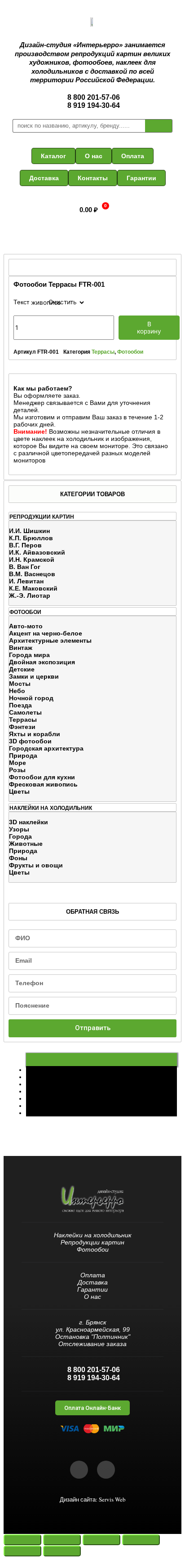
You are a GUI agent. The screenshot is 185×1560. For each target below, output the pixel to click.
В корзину (149, 327)
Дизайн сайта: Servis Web (93, 1499)
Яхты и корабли (34, 734)
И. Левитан (26, 581)
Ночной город (31, 698)
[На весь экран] (101, 1539)
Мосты (20, 683)
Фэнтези (22, 726)
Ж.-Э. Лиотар (29, 595)
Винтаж (20, 647)
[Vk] (79, 1470)
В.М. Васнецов (32, 574)
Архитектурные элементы (50, 640)
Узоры (19, 829)
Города (20, 836)
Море (17, 762)
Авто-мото (26, 626)
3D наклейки (28, 822)
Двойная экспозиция (42, 662)
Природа (23, 755)
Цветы (19, 791)
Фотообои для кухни (42, 777)
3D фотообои (30, 741)
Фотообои (130, 352)
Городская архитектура (46, 748)
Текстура (26, 302)
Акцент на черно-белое (45, 633)
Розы (17, 769)
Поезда (20, 705)
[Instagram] (106, 1470)
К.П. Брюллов (31, 538)
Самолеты (25, 712)
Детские (22, 669)
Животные (26, 843)
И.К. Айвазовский (37, 552)
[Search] (158, 126)
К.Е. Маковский (33, 588)
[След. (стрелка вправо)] (62, 1551)
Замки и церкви (34, 676)
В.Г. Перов (25, 545)
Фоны (18, 858)
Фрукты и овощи (36, 865)
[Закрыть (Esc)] (22, 1539)
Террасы (23, 719)
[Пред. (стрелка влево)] (22, 1551)
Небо (17, 690)
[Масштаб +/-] (141, 1539)
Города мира (29, 654)
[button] (53, 156)
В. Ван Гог (24, 566)
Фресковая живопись (43, 784)
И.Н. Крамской (31, 559)
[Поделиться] (62, 1539)
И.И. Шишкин (29, 530)
